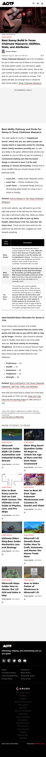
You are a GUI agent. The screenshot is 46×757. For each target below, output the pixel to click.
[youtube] (25, 660)
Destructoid (23, 714)
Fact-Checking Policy (10, 676)
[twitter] (14, 660)
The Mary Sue (23, 726)
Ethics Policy (25, 673)
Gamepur (23, 699)
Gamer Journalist (23, 717)
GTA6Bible (23, 738)
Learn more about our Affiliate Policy (13, 417)
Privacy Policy (7, 679)
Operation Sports (23, 723)
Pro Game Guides (23, 693)
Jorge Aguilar (6, 464)
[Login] (42, 3)
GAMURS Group (39, 743)
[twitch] (9, 660)
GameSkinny (23, 720)
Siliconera (23, 708)
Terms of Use (26, 679)
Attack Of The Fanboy (23, 702)
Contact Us (25, 670)
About (4, 670)
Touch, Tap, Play (23, 729)
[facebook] (19, 660)
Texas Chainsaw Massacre (30, 83)
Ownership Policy (27, 676)
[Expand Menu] (38, 3)
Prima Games (23, 705)
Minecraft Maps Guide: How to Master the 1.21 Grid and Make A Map (11, 589)
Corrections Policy (9, 673)
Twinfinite (23, 696)
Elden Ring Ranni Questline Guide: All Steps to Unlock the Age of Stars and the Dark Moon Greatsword (33, 454)
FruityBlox (23, 732)
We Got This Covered (23, 711)
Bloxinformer (23, 735)
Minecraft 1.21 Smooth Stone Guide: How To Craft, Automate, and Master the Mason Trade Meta (33, 547)
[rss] (4, 660)
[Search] (33, 3)
